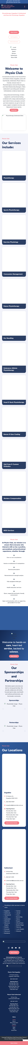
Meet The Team (14, 1022)
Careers (14, 1024)
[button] (3, 709)
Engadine (7, 793)
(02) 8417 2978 (14, 1001)
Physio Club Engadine (14, 972)
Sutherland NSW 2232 (14, 998)
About (14, 1021)
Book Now (14, 1030)
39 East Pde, (14, 997)
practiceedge (20, 1038)
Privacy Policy (19, 1037)
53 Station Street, (14, 974)
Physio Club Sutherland (14, 994)
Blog (14, 1028)
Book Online (14, 952)
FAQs (14, 1027)
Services (14, 1025)
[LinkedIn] (19, 948)
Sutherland (8, 868)
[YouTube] (16, 948)
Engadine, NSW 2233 (14, 976)
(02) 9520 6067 (14, 979)
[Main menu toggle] (25, 6)
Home (14, 1019)
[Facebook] (12, 948)
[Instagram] (9, 948)
